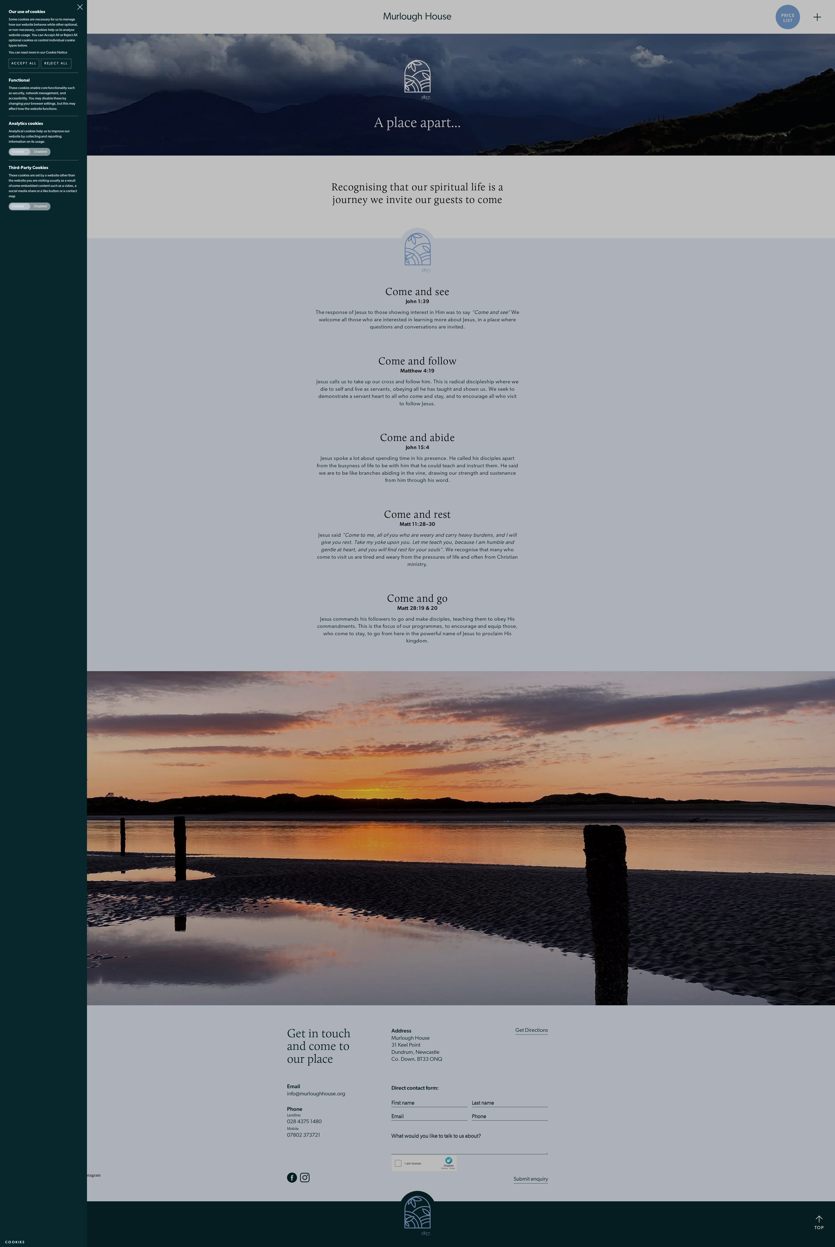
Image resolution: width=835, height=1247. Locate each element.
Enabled (18, 152)
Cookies (15, 1242)
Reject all (56, 63)
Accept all (24, 63)
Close (80, 5)
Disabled (40, 152)
